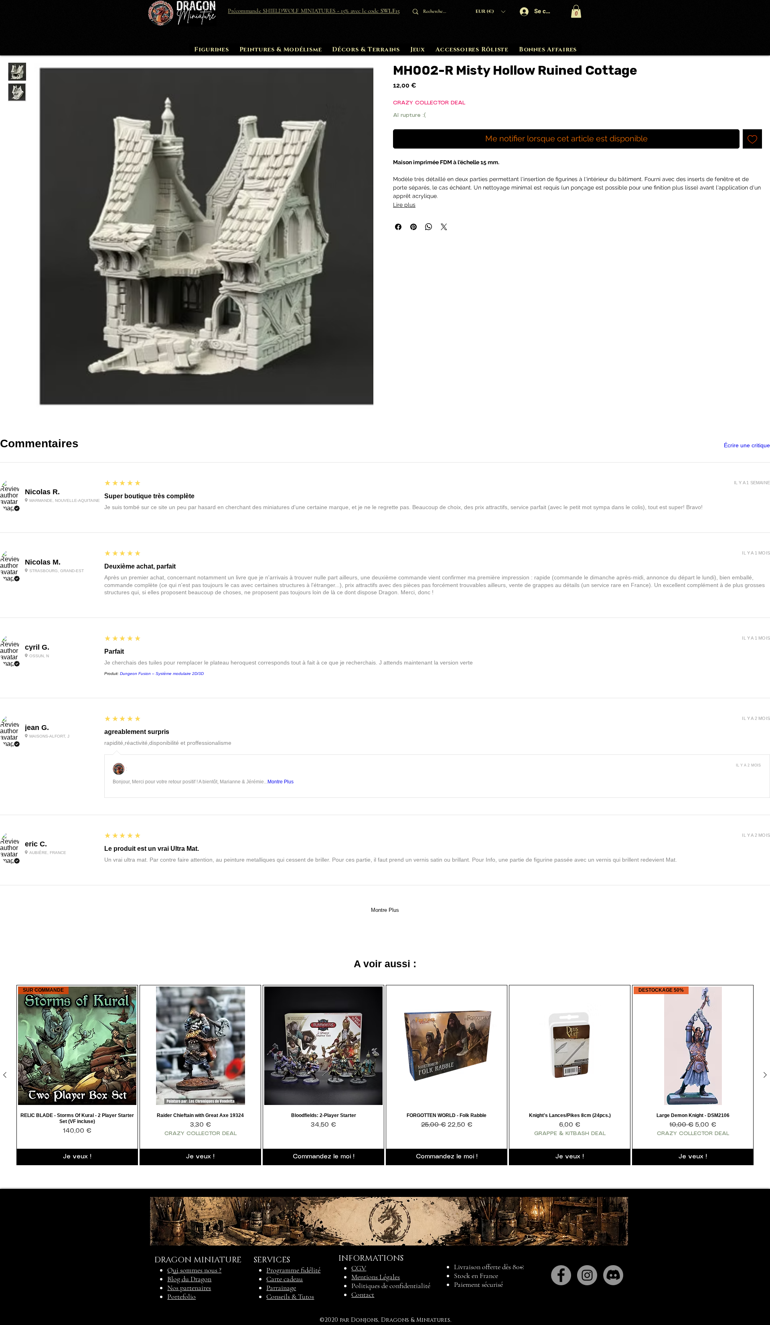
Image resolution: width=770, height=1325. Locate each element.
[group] (385, 1075)
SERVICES (272, 1260)
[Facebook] (561, 1275)
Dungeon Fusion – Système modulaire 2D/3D (162, 673)
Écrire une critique (747, 445)
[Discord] (613, 1275)
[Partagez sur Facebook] (398, 227)
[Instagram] (587, 1275)
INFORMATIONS (370, 1258)
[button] (490, 11)
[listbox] (490, 11)
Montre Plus (280, 782)
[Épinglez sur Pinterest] (413, 227)
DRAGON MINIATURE (197, 1260)
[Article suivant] (765, 1075)
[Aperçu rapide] (200, 1045)
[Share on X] (444, 227)
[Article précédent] (5, 1075)
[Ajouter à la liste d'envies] (752, 139)
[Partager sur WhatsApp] (429, 227)
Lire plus (404, 205)
